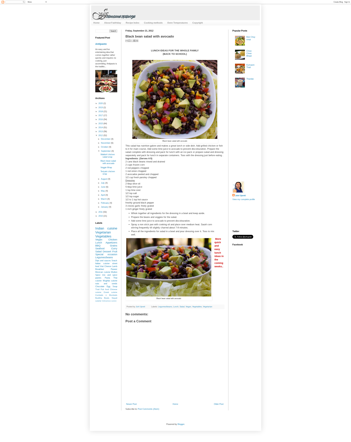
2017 (100, 115)
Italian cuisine (102, 263)
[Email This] (126, 40)
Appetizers (111, 242)
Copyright (197, 23)
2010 (100, 216)
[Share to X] (132, 40)
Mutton (114, 272)
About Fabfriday (112, 23)
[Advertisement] (175, 392)
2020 (100, 103)
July (103, 183)
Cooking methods (153, 23)
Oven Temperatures (177, 23)
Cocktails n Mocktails (106, 295)
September (106, 151)
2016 (100, 119)
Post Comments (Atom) (148, 409)
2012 (100, 135)
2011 (100, 212)
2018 (100, 111)
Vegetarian (207, 307)
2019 (100, 107)
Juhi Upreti (240, 195)
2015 (100, 123)
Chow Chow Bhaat (249, 53)
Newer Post (131, 404)
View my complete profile (243, 199)
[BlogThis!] (129, 40)
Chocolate (99, 286)
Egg (108, 286)
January (105, 207)
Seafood (99, 248)
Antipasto (101, 44)
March (104, 199)
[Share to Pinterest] (137, 40)
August (104, 179)
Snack (114, 260)
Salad (182, 307)
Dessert (107, 251)
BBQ (98, 245)
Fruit (114, 251)
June (103, 187)
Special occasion (106, 254)
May (103, 191)
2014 (100, 127)
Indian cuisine (106, 228)
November (106, 143)
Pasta (107, 278)
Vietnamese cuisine (109, 301)
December (106, 139)
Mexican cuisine (102, 272)
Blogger (181, 424)
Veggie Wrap (106, 167)
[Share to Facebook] (134, 40)
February (105, 203)
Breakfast (99, 269)
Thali (97, 289)
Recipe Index (132, 23)
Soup (115, 286)
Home (96, 23)
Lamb (114, 266)
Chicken (112, 239)
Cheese (107, 266)
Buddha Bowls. (102, 298)
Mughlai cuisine (110, 280)
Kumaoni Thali (250, 66)
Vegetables (197, 307)
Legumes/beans (165, 307)
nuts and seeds (106, 283)
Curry (114, 248)
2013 (100, 131)
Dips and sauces (103, 260)
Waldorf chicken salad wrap (108, 155)
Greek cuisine (110, 292)
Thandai (250, 79)
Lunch (176, 307)
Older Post (218, 404)
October (105, 147)
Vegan (188, 307)
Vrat (102, 266)
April (103, 195)
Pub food (105, 289)
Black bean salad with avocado (108, 162)
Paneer (114, 269)
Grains (113, 245)
